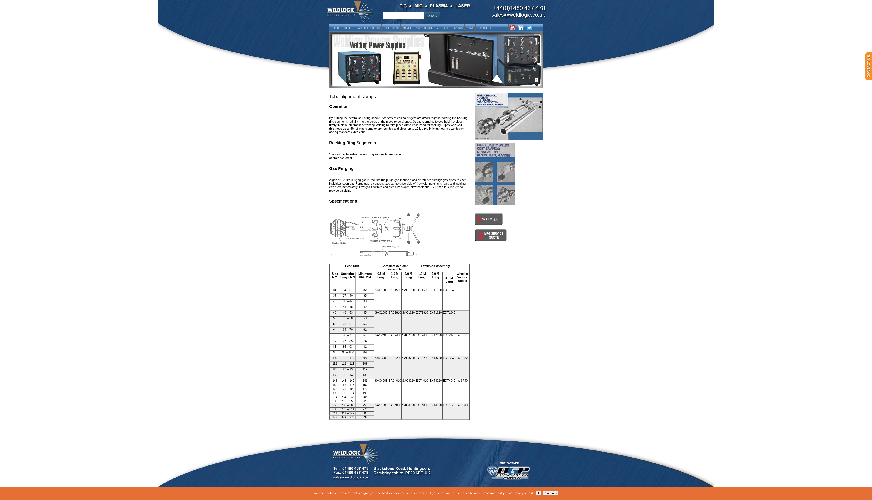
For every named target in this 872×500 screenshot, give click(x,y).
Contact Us (484, 28)
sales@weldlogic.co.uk (518, 15)
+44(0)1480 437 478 (519, 8)
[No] (866, 493)
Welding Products (369, 28)
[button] (436, 60)
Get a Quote (443, 28)
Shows (458, 28)
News (469, 28)
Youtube (512, 27)
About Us (348, 28)
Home (335, 28)
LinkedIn (521, 27)
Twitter (529, 27)
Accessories (391, 28)
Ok (538, 493)
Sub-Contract (424, 28)
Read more (551, 493)
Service (407, 28)
